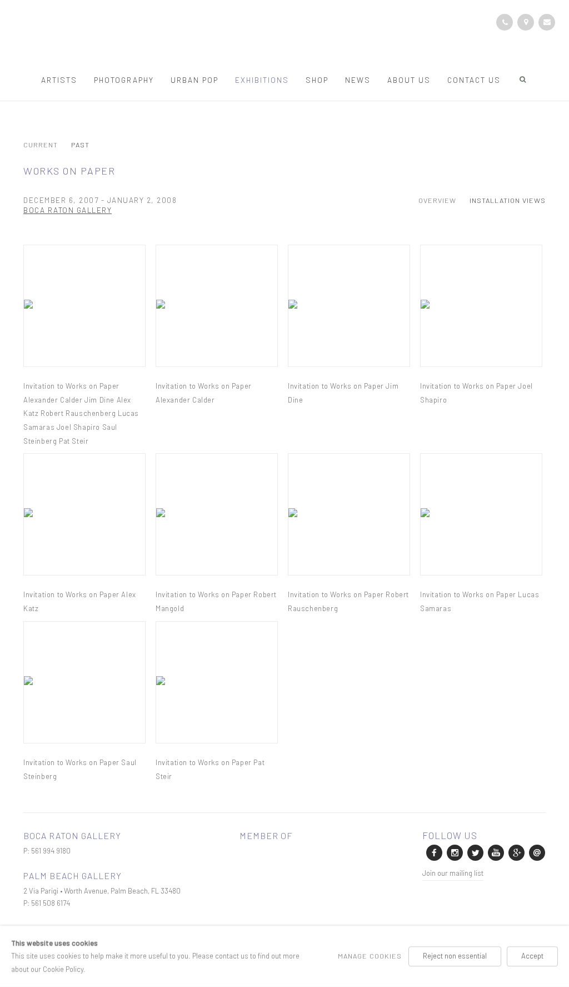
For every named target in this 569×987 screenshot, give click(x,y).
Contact (525, 22)
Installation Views (508, 200)
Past (80, 145)
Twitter (474, 852)
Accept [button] (532, 955)
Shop (317, 80)
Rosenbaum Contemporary (284, 38)
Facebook (433, 852)
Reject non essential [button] (455, 955)
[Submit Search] (523, 79)
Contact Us (474, 80)
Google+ (515, 852)
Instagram (454, 852)
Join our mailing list (452, 873)
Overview (437, 200)
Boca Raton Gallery (67, 210)
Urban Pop (194, 80)
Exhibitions (262, 80)
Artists (59, 80)
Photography (124, 80)
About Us (409, 80)
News (358, 80)
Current (40, 145)
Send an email (536, 852)
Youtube (495, 852)
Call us (504, 22)
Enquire (546, 22)
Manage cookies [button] (370, 955)
